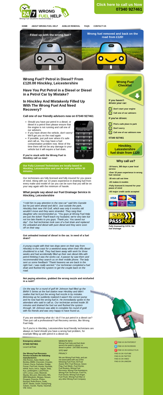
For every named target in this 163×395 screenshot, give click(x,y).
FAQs (86, 26)
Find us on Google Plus (127, 350)
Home (25, 26)
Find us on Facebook (126, 346)
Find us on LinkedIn (122, 361)
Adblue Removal (71, 26)
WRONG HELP (50, 13)
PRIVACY (63, 353)
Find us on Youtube (122, 353)
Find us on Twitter (122, 356)
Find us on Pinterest (126, 342)
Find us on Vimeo (121, 359)
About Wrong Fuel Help (45, 26)
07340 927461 (119, 6)
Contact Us (100, 26)
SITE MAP (63, 350)
